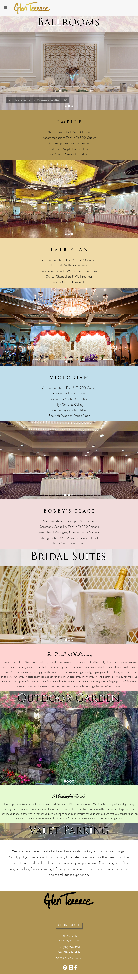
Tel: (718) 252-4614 (69, 947)
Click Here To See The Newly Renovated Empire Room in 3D (38, 99)
